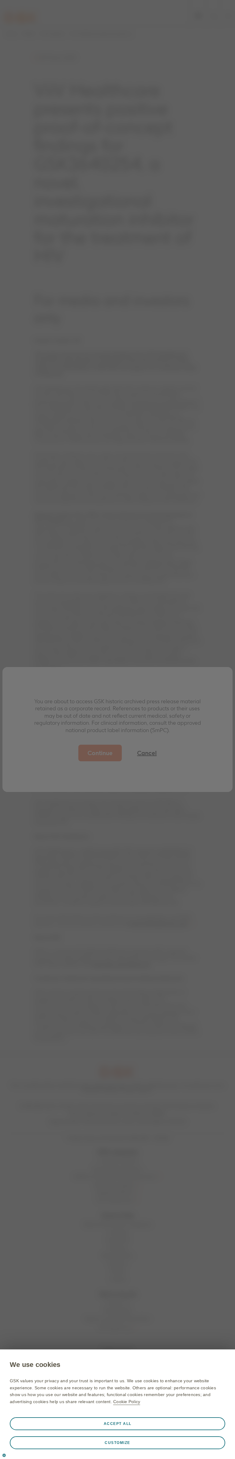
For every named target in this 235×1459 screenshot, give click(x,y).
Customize (117, 1443)
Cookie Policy (126, 1401)
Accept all (118, 1424)
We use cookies (35, 1364)
